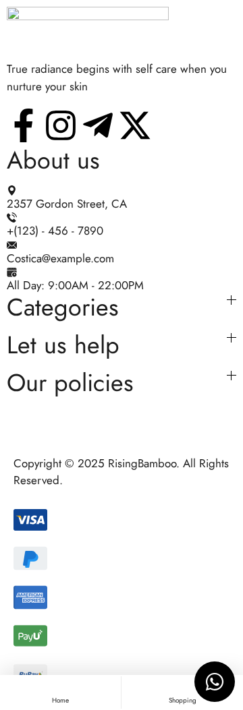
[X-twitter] (135, 125)
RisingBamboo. (144, 463)
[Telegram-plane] (98, 125)
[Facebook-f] (23, 125)
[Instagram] (61, 125)
